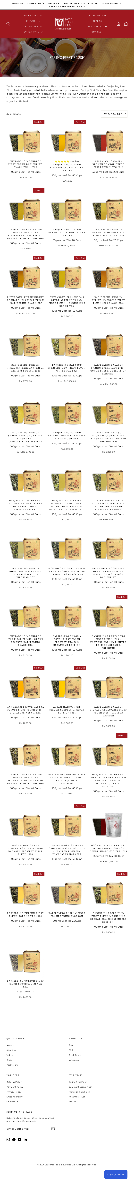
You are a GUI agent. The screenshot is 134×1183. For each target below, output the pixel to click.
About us (11, 1050)
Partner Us (12, 1065)
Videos (10, 1055)
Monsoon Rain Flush (79, 1092)
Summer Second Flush (80, 1087)
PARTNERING (96, 26)
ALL (88, 16)
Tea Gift (72, 1101)
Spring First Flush (78, 1082)
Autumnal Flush (77, 1096)
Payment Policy (15, 1087)
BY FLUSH (31, 21)
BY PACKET (32, 26)
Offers (97, 21)
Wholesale (100, 16)
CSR (71, 1050)
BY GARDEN (31, 16)
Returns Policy (14, 1082)
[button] (62, 161)
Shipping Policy (15, 1096)
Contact (97, 32)
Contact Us (12, 1101)
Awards (10, 1045)
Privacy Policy (14, 1092)
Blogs (9, 1060)
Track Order (75, 1055)
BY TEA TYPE (32, 32)
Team (71, 1045)
